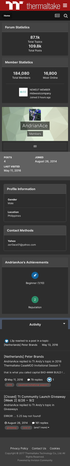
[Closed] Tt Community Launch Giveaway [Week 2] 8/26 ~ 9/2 (35, 398)
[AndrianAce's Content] (35, 146)
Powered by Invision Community (35, 460)
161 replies (41, 422)
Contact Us (39, 448)
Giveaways (11, 409)
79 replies (36, 379)
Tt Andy (37, 361)
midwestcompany (40, 93)
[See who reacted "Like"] (49, 379)
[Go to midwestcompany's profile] (23, 92)
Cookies (55, 448)
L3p (12, 340)
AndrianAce (11, 361)
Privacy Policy (19, 448)
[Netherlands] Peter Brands (21, 344)
